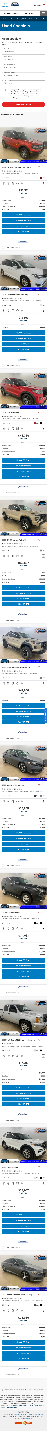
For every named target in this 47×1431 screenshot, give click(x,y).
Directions (28, 13)
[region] (23, 205)
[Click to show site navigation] (43, 13)
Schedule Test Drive (23, 220)
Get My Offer (23, 104)
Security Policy (38, 1414)
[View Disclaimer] (22, 183)
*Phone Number (9, 72)
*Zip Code (7, 80)
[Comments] (43, 183)
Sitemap (25, 1414)
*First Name (8, 48)
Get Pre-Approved (23, 226)
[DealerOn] (23, 1412)
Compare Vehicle (13, 247)
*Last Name (8, 56)
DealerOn (19, 1414)
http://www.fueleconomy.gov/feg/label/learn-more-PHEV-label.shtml (22, 1406)
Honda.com (28, 1418)
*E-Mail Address (9, 64)
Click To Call (23, 214)
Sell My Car (23, 231)
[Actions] (43, 167)
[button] (10, 13)
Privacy (31, 1414)
